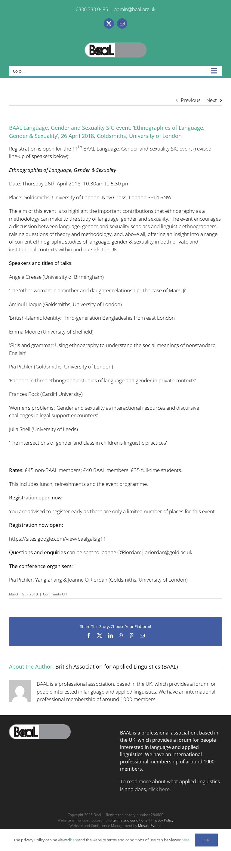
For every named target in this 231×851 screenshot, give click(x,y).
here (74, 840)
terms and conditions (129, 820)
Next (211, 100)
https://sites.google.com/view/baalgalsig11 (57, 538)
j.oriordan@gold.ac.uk (167, 552)
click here (159, 789)
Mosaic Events (150, 825)
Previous (191, 100)
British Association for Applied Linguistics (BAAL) (116, 666)
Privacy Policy (162, 820)
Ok (206, 840)
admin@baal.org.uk (135, 9)
